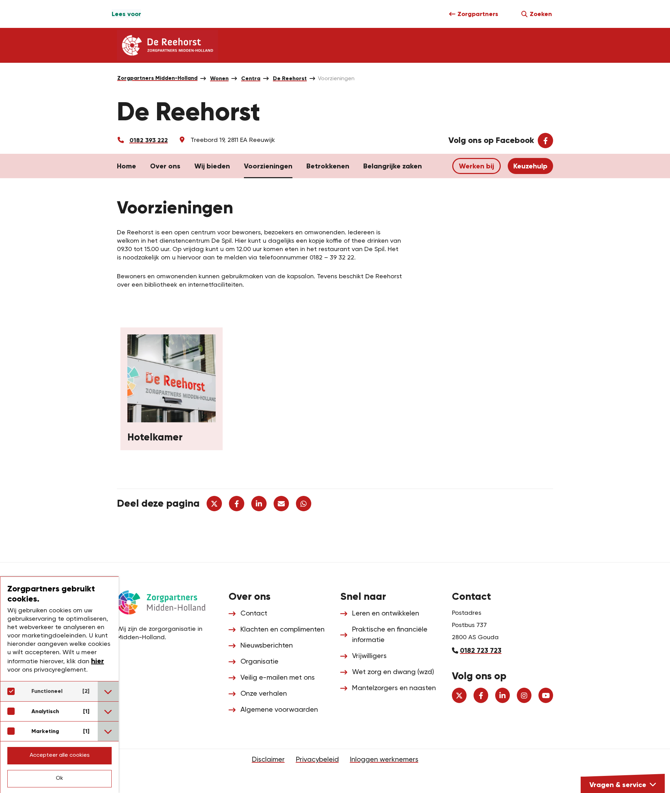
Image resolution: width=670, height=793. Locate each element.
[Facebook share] (236, 503)
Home (126, 166)
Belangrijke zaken (392, 166)
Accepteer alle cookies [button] (60, 755)
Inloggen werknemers (384, 759)
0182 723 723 (480, 650)
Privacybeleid (317, 759)
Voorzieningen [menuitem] (336, 79)
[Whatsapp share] (303, 503)
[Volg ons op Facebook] (481, 695)
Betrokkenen (327, 166)
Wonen (219, 78)
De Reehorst (290, 78)
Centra (250, 78)
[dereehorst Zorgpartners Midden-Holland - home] (167, 45)
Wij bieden (212, 166)
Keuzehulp (530, 166)
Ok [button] (59, 778)
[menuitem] (157, 78)
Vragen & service (617, 784)
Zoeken (541, 14)
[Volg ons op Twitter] (459, 695)
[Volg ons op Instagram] (524, 695)
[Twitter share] (214, 503)
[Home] (167, 601)
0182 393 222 (148, 140)
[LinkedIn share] (259, 503)
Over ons (165, 166)
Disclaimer (268, 759)
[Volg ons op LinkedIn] (502, 695)
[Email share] (281, 503)
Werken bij (476, 166)
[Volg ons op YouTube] (545, 695)
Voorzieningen (268, 166)
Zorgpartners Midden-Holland (157, 78)
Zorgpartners (477, 14)
